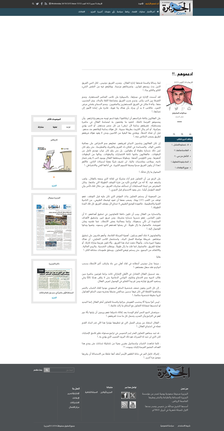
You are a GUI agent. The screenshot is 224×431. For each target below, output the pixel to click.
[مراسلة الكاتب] (189, 108)
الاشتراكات (74, 403)
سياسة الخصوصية (167, 426)
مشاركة (41, 127)
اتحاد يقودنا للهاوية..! (179, 162)
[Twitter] (37, 4)
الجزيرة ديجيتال (54, 198)
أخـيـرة (100, 12)
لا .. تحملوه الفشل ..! (180, 145)
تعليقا (55, 127)
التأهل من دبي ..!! (181, 156)
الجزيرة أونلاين (106, 392)
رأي (113, 12)
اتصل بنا (76, 389)
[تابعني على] (183, 108)
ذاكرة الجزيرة (54, 264)
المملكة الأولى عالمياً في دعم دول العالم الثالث (56, 293)
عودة (140, 4)
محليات (142, 12)
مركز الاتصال (74, 407)
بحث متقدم (38, 370)
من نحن (184, 389)
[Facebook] (41, 4)
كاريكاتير (54, 140)
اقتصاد (134, 12)
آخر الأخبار (151, 12)
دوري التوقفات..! (181, 168)
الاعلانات (81, 12)
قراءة (68, 127)
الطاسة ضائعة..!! (181, 150)
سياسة (120, 12)
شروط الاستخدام (184, 426)
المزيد (93, 12)
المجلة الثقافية (91, 392)
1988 (41, 271)
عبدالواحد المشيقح (179, 113)
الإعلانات (75, 398)
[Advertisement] (112, 41)
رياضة (127, 12)
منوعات (107, 12)
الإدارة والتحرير (73, 393)
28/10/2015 (76, 4)
